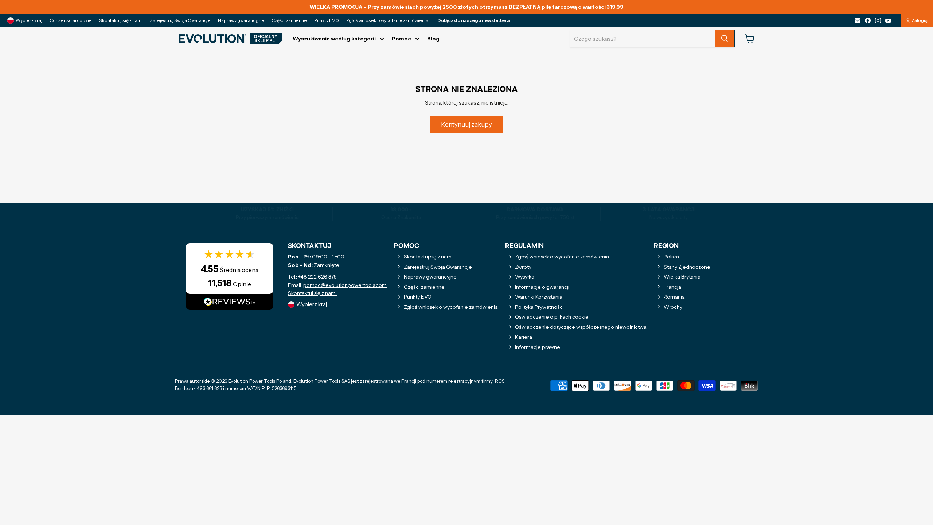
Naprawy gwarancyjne (241, 20)
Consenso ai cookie (71, 20)
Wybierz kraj (29, 20)
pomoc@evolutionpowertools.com (345, 285)
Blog (433, 39)
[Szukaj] (724, 38)
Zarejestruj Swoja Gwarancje (180, 20)
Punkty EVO (326, 20)
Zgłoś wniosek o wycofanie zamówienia (387, 20)
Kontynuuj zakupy (466, 124)
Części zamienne (289, 20)
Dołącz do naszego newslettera (473, 20)
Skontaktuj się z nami (121, 20)
